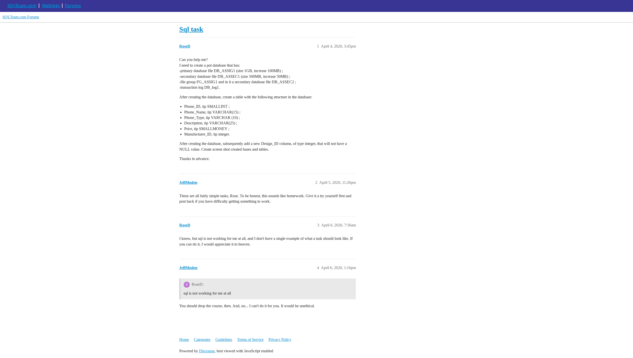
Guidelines (223, 339)
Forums (73, 5)
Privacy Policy (280, 339)
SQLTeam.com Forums (20, 17)
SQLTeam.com (22, 5)
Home (184, 339)
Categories (202, 339)
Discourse (207, 351)
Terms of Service (250, 339)
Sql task (191, 29)
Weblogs (51, 5)
